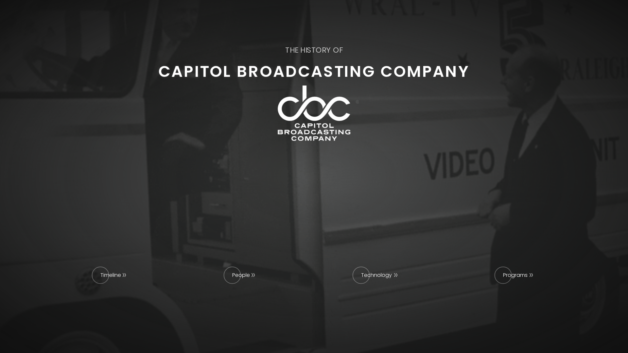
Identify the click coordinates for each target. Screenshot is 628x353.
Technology (376, 275)
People (241, 275)
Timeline (110, 275)
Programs (515, 275)
